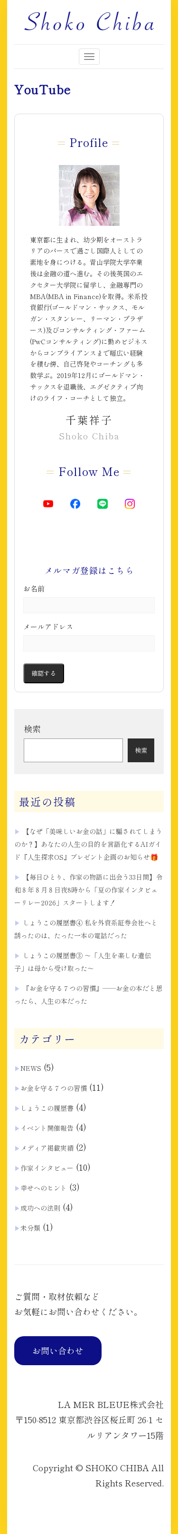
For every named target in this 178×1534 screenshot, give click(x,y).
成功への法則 (40, 1208)
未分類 (30, 1228)
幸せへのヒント (43, 1188)
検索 (32, 728)
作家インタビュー (47, 1168)
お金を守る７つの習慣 (53, 1088)
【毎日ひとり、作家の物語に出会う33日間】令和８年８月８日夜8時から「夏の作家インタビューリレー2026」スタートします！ (88, 889)
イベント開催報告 (47, 1128)
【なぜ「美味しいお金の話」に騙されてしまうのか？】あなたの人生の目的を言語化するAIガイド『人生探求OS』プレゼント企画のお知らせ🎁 (88, 844)
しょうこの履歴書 (47, 1108)
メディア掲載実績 (47, 1148)
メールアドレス (48, 626)
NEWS (30, 1068)
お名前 (34, 588)
